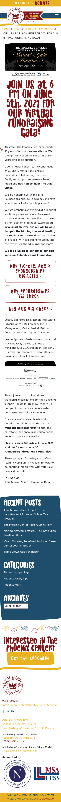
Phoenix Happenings (39, 29)
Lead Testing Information (17, 728)
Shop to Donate (44, 728)
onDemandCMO (45, 799)
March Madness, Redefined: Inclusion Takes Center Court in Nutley (30, 543)
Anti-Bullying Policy (14, 720)
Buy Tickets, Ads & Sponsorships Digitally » (30, 271)
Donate (42, 3)
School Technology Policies (19, 724)
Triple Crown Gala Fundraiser (21, 552)
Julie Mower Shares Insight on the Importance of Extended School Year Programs (26, 514)
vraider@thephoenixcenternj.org (18, 738)
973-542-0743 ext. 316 (13, 741)
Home (6, 29)
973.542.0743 (10, 701)
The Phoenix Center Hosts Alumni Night (28, 525)
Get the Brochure (30, 658)
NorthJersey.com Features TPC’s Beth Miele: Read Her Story (30, 533)
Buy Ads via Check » (30, 308)
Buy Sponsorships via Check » (30, 294)
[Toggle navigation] (56, 16)
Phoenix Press (12, 585)
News (17, 29)
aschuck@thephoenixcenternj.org (19, 751)
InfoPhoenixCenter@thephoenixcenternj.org (29, 705)
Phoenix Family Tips (16, 578)
